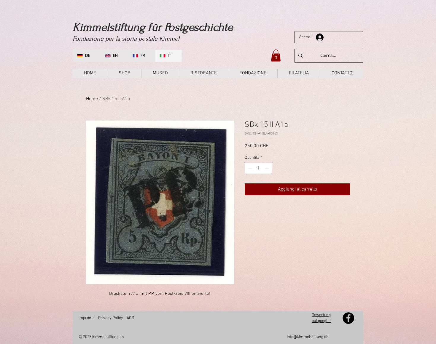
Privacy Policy (110, 318)
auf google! (321, 321)
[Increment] (267, 168)
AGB (130, 318)
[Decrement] (249, 168)
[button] (276, 55)
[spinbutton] (258, 168)
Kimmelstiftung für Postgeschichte (153, 27)
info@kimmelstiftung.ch (308, 337)
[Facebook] (348, 318)
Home (92, 99)
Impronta (87, 318)
